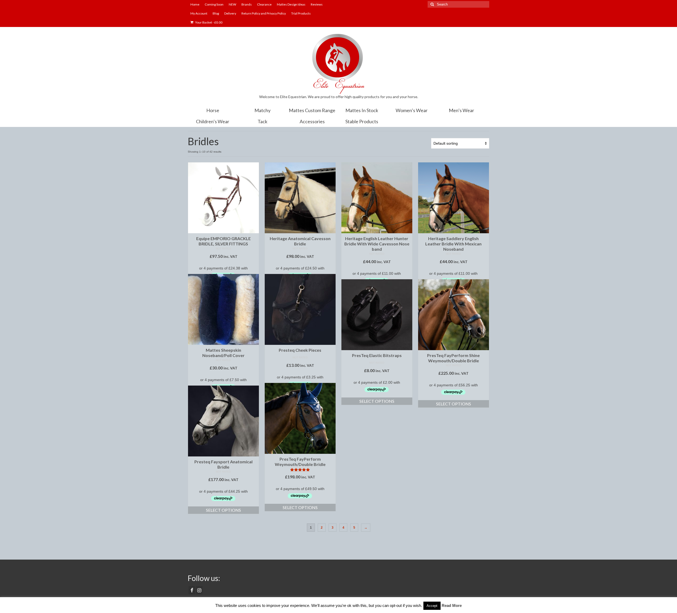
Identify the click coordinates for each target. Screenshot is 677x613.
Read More (452, 605)
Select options (376, 401)
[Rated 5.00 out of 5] (300, 470)
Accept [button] (432, 606)
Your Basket (208, 22)
